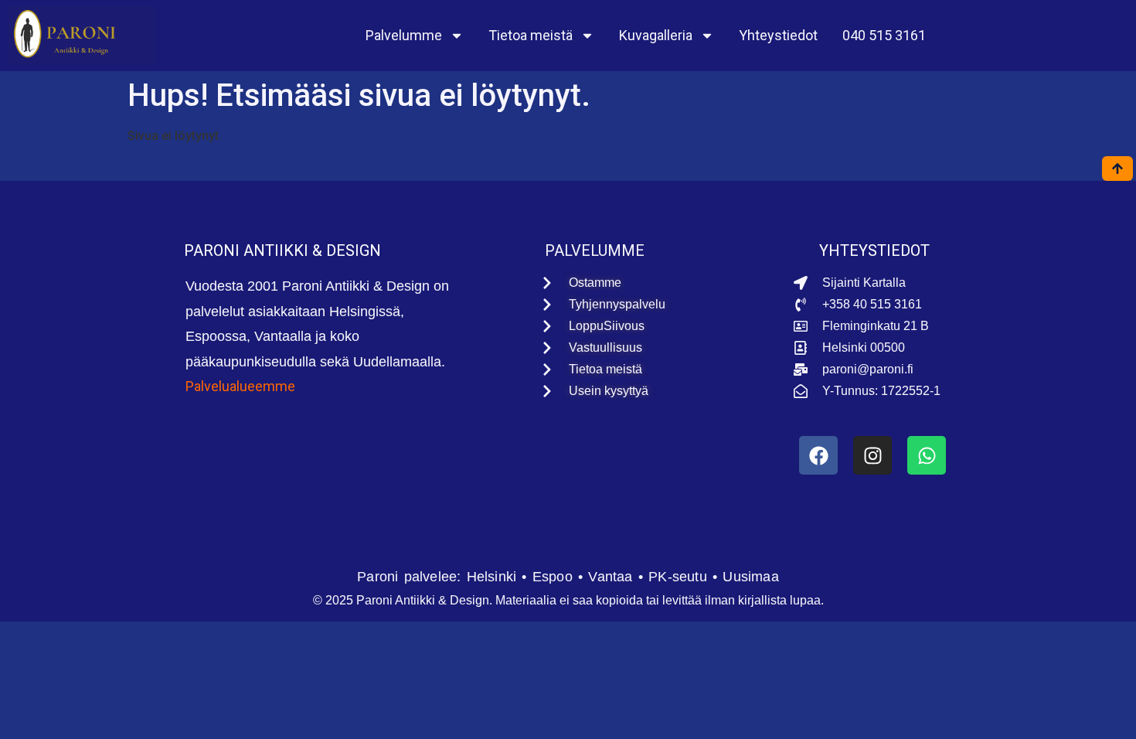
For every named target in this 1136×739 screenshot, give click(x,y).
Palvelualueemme (240, 386)
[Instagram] (872, 455)
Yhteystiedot (778, 35)
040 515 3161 (884, 35)
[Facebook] (818, 455)
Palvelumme (404, 35)
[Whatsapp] (926, 455)
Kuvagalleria (655, 35)
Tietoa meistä (530, 35)
